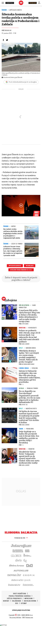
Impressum (28, 598)
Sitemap (24, 603)
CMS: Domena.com (27, 617)
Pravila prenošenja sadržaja (20, 596)
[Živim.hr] (27, 555)
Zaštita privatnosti (14, 598)
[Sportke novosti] (27, 550)
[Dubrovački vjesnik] (21, 580)
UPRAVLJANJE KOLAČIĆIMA (21, 610)
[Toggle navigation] (2, 2)
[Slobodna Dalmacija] (21, 3)
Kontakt (6, 601)
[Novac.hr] (14, 575)
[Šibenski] (28, 585)
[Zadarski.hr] (14, 585)
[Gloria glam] (25, 560)
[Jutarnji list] (21, 546)
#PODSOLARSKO (15, 266)
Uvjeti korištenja (19, 593)
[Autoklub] (21, 570)
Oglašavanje (16, 601)
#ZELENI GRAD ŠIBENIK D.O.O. (21, 270)
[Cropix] (29, 575)
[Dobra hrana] (16, 565)
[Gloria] (18, 560)
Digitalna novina (30, 601)
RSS (16, 603)
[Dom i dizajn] (29, 565)
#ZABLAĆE (29, 266)
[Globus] (16, 555)
